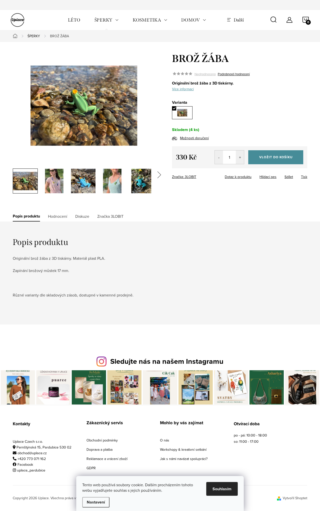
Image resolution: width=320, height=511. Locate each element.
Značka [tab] (110, 216)
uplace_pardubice (31, 470)
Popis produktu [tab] (26, 216)
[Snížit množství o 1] (219, 157)
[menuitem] (74, 20)
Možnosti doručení (194, 138)
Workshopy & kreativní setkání (183, 449)
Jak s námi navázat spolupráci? (184, 458)
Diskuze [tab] (82, 216)
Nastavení (96, 502)
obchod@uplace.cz (32, 453)
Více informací (183, 89)
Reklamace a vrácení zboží (107, 458)
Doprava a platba (99, 449)
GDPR (91, 468)
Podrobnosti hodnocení (234, 74)
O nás (164, 440)
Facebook (25, 464)
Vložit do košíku (275, 157)
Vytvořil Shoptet (295, 498)
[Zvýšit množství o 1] (240, 157)
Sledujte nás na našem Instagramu (167, 361)
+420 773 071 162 (32, 458)
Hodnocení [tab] (57, 216)
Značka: (184, 176)
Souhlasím (222, 489)
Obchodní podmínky (102, 440)
